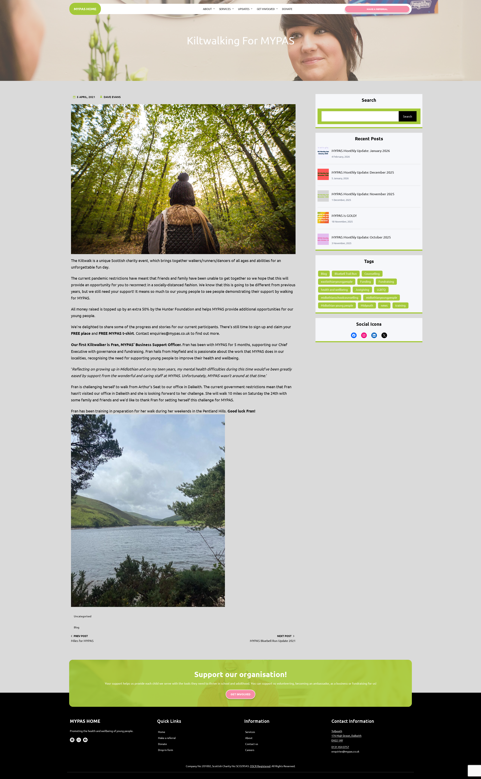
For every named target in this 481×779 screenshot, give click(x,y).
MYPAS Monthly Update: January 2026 (361, 151)
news (384, 305)
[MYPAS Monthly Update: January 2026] (323, 153)
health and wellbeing (334, 289)
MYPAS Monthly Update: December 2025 (363, 172)
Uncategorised (82, 616)
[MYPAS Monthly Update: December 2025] (323, 175)
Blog (76, 627)
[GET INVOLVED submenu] (277, 8)
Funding (365, 281)
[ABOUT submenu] (214, 8)
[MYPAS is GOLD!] (323, 218)
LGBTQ (381, 289)
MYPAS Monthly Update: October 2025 (361, 237)
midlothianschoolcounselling (339, 297)
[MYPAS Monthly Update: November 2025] (323, 196)
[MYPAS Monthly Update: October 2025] (323, 240)
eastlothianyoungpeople (336, 281)
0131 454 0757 (340, 747)
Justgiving (362, 289)
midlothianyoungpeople (381, 297)
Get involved (240, 694)
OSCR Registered (260, 766)
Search (407, 116)
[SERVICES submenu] (233, 8)
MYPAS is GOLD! (344, 215)
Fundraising (386, 281)
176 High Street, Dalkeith (346, 735)
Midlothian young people (337, 305)
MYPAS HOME (85, 9)
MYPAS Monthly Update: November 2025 (363, 194)
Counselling (372, 273)
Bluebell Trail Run (346, 273)
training (400, 305)
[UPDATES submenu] (251, 8)
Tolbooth (336, 731)
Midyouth (367, 305)
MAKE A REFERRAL (377, 9)
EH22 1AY (337, 740)
